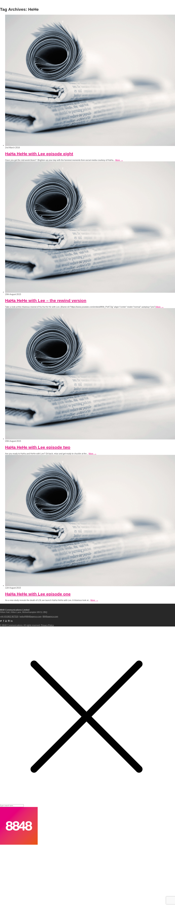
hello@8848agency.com (30, 616)
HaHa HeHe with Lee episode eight (39, 153)
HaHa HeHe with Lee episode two (37, 447)
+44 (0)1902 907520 (9, 616)
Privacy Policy (47, 625)
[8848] (19, 844)
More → (119, 160)
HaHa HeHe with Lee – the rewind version (45, 300)
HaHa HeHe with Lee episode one (38, 594)
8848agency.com (50, 616)
